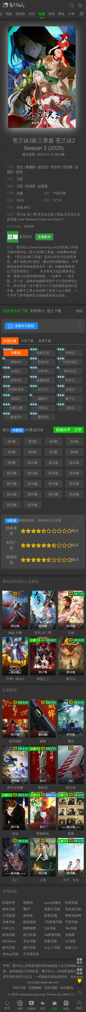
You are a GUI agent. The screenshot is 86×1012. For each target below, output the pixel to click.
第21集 (12, 494)
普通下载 (44, 341)
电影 (9, 14)
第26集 (33, 505)
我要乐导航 (52, 909)
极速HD (15, 417)
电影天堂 (42, 353)
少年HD (42, 371)
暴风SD (43, 417)
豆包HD (42, 362)
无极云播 (15, 408)
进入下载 (54, 311)
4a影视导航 (52, 935)
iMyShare (9, 941)
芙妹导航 (29, 941)
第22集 (33, 494)
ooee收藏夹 (52, 902)
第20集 (74, 483)
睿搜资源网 (73, 915)
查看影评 (44, 237)
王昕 (20, 179)
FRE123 (8, 928)
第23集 (53, 494)
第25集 (12, 505)
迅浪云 (16, 398)
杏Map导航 (10, 954)
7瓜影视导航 (53, 922)
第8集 (74, 452)
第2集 (32, 441)
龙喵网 (70, 935)
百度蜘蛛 (35, 988)
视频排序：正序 (68, 430)
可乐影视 (8, 915)
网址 (61, 14)
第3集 (53, 441)
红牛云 (43, 389)
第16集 (74, 473)
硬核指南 (29, 922)
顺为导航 (8, 947)
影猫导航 (8, 935)
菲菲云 (70, 380)
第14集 (33, 473)
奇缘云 (70, 353)
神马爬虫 (66, 988)
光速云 (70, 389)
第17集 (12, 483)
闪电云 (43, 408)
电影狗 (28, 902)
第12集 (74, 462)
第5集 (12, 452)
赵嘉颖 (43, 186)
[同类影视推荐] (79, 982)
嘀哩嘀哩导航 (32, 928)
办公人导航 (52, 947)
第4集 (74, 441)
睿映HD (15, 362)
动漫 (42, 14)
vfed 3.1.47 (70, 994)
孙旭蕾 (30, 186)
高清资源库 (16, 389)
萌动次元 (70, 371)
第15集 (53, 473)
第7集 (53, 452)
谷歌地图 (50, 988)
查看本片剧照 (24, 326)
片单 (71, 14)
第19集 (53, 483)
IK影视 (16, 353)
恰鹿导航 (71, 902)
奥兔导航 (8, 909)
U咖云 (70, 408)
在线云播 (9, 341)
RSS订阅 (19, 988)
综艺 (32, 14)
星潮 (19, 172)
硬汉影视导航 (32, 935)
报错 (79, 311)
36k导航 (50, 928)
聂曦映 (30, 167)
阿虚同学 (8, 902)
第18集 (33, 483)
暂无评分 (26, 236)
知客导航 (50, 941)
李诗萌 (55, 167)
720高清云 (70, 362)
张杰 (20, 167)
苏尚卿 (67, 167)
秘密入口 (71, 947)
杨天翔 (43, 167)
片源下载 (27, 341)
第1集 (12, 441)
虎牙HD (15, 380)
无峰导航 (8, 922)
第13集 (12, 473)
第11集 (53, 462)
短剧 (51, 14)
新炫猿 (28, 915)
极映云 (43, 398)
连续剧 (20, 14)
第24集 (74, 494)
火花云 (16, 371)
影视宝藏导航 (53, 915)
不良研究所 (31, 954)
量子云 (70, 398)
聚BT (27, 909)
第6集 (32, 452)
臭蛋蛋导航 (73, 909)
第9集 (12, 462)
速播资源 (42, 380)
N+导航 (70, 941)
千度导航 (71, 922)
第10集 (33, 462)
